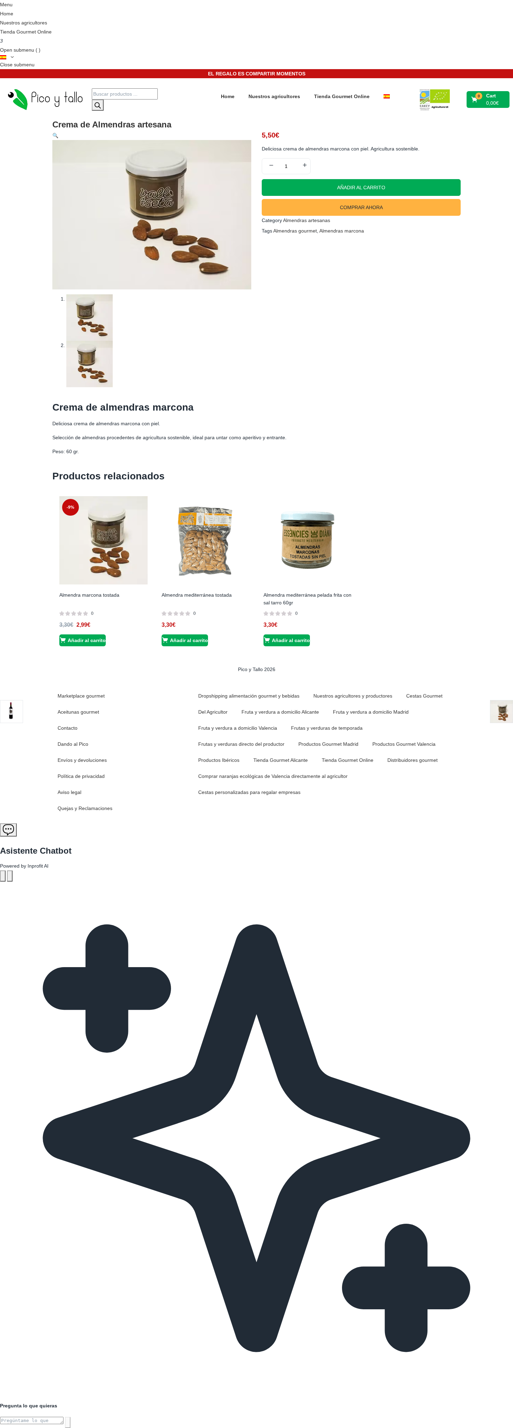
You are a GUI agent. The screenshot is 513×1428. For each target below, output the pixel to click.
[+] (304, 165)
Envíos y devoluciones (82, 760)
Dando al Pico (73, 744)
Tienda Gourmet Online (26, 32)
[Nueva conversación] (3, 876)
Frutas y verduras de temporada (327, 728)
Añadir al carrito (361, 187)
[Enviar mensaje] (67, 1422)
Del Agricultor (213, 712)
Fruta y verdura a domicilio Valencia (237, 728)
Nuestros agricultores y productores (352, 696)
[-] (271, 165)
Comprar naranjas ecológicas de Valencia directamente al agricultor (273, 776)
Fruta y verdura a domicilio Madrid (371, 712)
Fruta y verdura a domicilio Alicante (280, 712)
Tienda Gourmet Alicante (280, 760)
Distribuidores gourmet (412, 760)
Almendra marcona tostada (89, 595)
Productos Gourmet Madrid (328, 744)
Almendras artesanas (306, 220)
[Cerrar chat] (10, 876)
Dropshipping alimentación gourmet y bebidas (248, 696)
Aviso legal (69, 792)
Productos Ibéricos (218, 760)
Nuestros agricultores (23, 22)
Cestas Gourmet (424, 696)
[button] (488, 99)
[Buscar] (98, 105)
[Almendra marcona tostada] (103, 540)
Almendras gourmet (295, 231)
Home (6, 13)
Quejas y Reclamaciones (85, 808)
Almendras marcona (341, 231)
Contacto (67, 728)
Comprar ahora (361, 207)
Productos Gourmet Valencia (404, 744)
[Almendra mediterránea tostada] (206, 540)
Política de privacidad (81, 776)
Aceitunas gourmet (78, 712)
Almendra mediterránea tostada (197, 595)
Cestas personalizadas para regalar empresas (249, 792)
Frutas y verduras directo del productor (241, 744)
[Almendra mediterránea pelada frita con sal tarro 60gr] (307, 540)
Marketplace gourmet (81, 696)
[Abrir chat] (8, 830)
